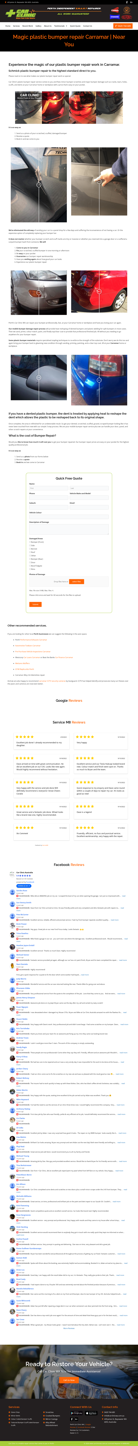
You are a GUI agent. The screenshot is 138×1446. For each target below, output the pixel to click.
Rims (33, 569)
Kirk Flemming (22, 1205)
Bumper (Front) (37, 542)
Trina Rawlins (22, 933)
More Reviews (69, 1328)
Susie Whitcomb (23, 1300)
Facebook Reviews (84, 1427)
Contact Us (87, 26)
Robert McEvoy (22, 1078)
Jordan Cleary (22, 1068)
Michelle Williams (23, 1196)
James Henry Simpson (25, 997)
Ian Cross (20, 1319)
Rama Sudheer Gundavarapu (28, 1248)
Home (7, 26)
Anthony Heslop (23, 1109)
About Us (48, 26)
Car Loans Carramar (32, 657)
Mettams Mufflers (22, 663)
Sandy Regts (21, 1047)
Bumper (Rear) (37, 559)
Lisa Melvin (21, 1137)
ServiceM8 (45, 845)
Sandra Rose (21, 890)
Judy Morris (21, 979)
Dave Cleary (21, 1310)
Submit (35, 604)
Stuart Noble (21, 1019)
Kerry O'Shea (21, 1056)
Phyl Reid (20, 1146)
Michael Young (22, 1156)
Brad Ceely (20, 1279)
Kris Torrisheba (22, 1028)
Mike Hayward (22, 1099)
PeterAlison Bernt (24, 1175)
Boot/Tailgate (36, 566)
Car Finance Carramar (64, 657)
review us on (23, 886)
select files (76, 581)
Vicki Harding (22, 1227)
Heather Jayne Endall (25, 945)
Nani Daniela (22, 964)
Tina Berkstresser (23, 1165)
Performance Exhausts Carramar (33, 640)
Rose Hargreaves (23, 1215)
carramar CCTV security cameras (52, 681)
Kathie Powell (22, 1239)
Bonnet (34, 549)
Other (33, 555)
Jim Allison (21, 1184)
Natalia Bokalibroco (25, 1288)
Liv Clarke (20, 1118)
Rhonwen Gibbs (23, 988)
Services (16, 26)
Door (33, 562)
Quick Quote (75, 26)
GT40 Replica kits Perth (24, 669)
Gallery (38, 26)
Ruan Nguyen (22, 1007)
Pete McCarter (22, 914)
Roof (33, 552)
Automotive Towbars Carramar (28, 645)
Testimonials (59, 26)
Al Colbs (19, 1128)
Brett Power (21, 924)
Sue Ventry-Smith (23, 902)
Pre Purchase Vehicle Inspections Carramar (33, 651)
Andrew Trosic (22, 1038)
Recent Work (27, 26)
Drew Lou (20, 1270)
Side (33, 545)
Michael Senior (22, 955)
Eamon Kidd (21, 1258)
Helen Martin (22, 1090)
